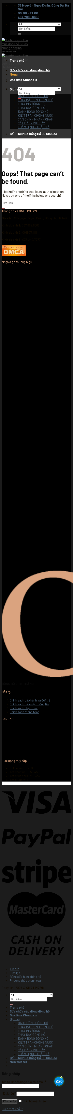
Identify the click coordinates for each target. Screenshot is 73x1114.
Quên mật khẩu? (12, 1109)
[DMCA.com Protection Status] (14, 254)
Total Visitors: (20, 776)
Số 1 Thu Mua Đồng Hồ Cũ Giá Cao (33, 134)
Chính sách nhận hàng (24, 708)
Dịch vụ (15, 89)
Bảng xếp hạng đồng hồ (25, 976)
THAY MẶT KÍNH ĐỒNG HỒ (35, 100)
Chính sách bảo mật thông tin (29, 704)
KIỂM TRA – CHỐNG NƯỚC (35, 115)
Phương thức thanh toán (26, 980)
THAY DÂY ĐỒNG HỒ (31, 107)
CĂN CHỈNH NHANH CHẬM (35, 119)
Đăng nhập (9, 1101)
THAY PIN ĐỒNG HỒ (31, 104)
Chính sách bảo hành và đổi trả (30, 700)
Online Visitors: (20, 768)
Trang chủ (17, 60)
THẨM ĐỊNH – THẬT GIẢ (33, 127)
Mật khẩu (9, 1093)
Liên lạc (15, 973)
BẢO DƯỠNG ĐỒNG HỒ (33, 96)
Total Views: (18, 772)
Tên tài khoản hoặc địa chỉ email (24, 1082)
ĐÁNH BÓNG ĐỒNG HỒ (33, 111)
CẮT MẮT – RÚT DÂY (31, 123)
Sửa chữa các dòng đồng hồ (30, 70)
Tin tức (14, 969)
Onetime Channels (23, 79)
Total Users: (18, 780)
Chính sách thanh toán (24, 712)
